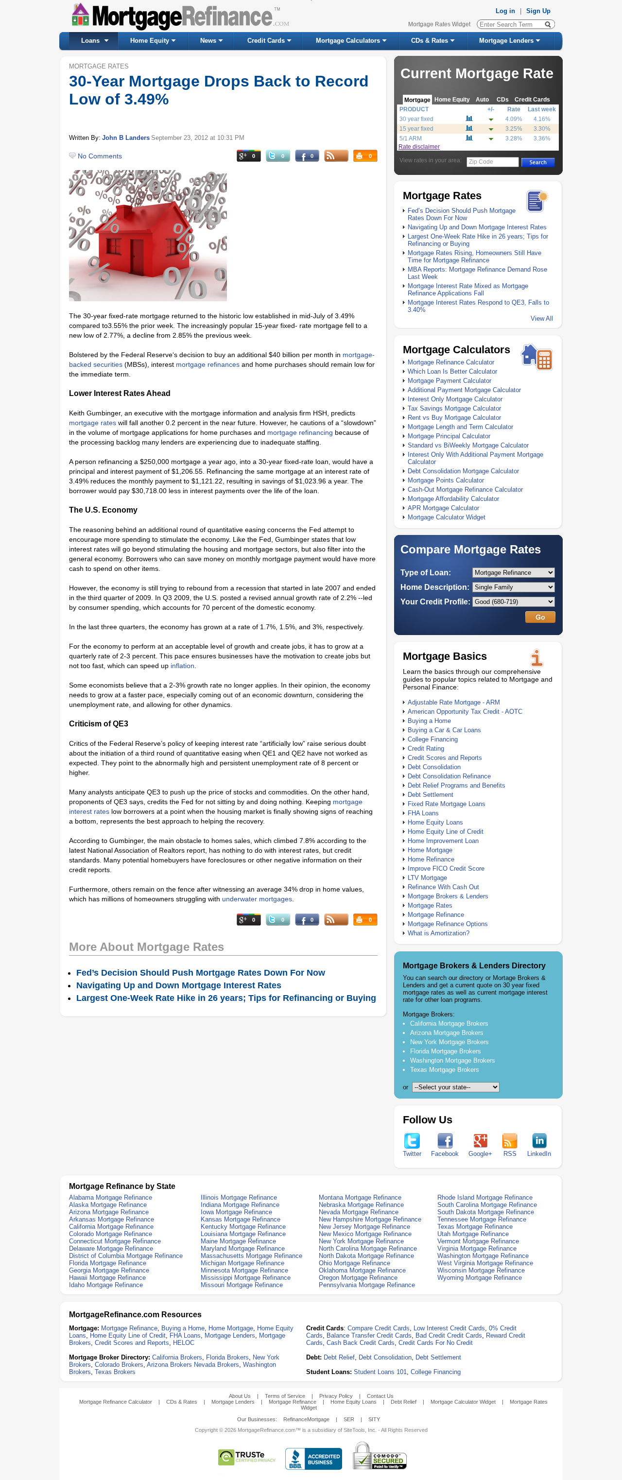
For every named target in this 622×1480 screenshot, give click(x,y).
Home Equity (149, 40)
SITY (374, 1419)
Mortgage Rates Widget (439, 24)
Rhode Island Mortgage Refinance (485, 1197)
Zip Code (481, 161)
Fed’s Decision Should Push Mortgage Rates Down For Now (462, 214)
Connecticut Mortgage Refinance (115, 1241)
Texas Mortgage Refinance (475, 1226)
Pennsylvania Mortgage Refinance (367, 1285)
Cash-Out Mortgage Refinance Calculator (465, 489)
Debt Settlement (430, 794)
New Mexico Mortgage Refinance (365, 1234)
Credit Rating (426, 748)
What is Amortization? (438, 933)
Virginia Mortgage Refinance (477, 1248)
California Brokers (177, 1357)
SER (349, 1419)
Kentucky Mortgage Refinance (243, 1226)
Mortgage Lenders (506, 40)
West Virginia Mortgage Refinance (485, 1263)
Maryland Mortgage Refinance (243, 1248)
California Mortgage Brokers (449, 1023)
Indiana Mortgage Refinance (240, 1204)
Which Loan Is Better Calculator (452, 371)
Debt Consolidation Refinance (449, 776)
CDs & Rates (429, 40)
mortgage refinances (208, 364)
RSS (510, 1153)
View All (542, 318)
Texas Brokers (115, 1372)
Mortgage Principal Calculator (449, 436)
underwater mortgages (257, 899)
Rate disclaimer (419, 146)
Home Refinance (431, 859)
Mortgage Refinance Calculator (451, 362)
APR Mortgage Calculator (443, 508)
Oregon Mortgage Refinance (358, 1277)
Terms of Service (285, 1396)
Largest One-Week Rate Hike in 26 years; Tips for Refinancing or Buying (226, 998)
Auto (482, 99)
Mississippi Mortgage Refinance (246, 1277)
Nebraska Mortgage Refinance (361, 1204)
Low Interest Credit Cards (449, 1328)
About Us (240, 1396)
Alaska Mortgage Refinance (108, 1204)
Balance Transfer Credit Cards (369, 1335)
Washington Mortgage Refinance (483, 1255)
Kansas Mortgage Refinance (240, 1219)
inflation (182, 666)
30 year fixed (416, 119)
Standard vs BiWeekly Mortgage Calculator (468, 445)
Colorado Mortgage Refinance (110, 1234)
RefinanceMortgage (306, 1419)
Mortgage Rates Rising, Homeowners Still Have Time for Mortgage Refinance (474, 256)
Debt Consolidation (434, 767)
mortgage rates (92, 423)
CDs (503, 99)
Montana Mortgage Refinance (360, 1197)
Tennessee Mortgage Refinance (481, 1219)
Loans (90, 40)
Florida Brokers (227, 1357)
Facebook (445, 1153)
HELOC (183, 1342)
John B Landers (126, 137)
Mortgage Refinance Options (448, 924)
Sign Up (538, 11)
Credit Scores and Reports (445, 757)
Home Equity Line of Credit (446, 831)
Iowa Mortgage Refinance (236, 1212)
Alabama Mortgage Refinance (110, 1197)
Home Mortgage (430, 850)
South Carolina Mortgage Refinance (487, 1204)
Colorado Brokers (119, 1364)
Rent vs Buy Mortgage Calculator (454, 417)
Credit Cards (266, 40)
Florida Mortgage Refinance (107, 1263)
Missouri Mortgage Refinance (242, 1285)
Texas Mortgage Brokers (444, 1069)
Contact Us (380, 1396)
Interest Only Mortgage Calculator (455, 399)
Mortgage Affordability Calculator (453, 498)
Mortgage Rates (430, 905)
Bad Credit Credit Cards (448, 1335)
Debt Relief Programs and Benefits (456, 785)
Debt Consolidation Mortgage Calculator (463, 471)
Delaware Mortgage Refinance (111, 1248)
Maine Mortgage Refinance (238, 1241)
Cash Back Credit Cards (361, 1342)
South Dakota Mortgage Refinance (485, 1212)
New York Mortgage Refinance (361, 1241)
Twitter (412, 1153)
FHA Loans (423, 813)
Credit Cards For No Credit (435, 1342)
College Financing (433, 739)
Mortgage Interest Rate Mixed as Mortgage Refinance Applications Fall (468, 289)
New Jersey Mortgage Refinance (364, 1226)
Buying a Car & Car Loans (444, 730)
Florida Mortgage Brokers (445, 1051)
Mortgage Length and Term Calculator (460, 426)
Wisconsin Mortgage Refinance (481, 1270)
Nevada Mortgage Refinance (358, 1212)
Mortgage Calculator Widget (446, 517)
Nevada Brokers (216, 1364)
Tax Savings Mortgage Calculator (454, 408)
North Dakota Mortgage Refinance (366, 1255)
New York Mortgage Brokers (449, 1042)
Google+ (480, 1153)
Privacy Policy (336, 1396)
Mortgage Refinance (436, 914)
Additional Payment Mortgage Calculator (464, 390)
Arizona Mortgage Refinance (109, 1212)
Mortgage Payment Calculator (449, 380)
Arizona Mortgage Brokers (447, 1032)
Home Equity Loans (435, 822)
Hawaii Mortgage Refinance (107, 1277)
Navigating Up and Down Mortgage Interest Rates (477, 227)
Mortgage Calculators (348, 40)
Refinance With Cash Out (443, 887)
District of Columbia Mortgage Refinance (126, 1255)
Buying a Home (429, 720)
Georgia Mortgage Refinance (109, 1270)
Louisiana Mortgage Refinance (243, 1234)
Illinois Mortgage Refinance (239, 1197)
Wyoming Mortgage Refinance (479, 1277)
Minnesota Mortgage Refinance (244, 1270)
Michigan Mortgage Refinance (242, 1263)
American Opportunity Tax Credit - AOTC (465, 711)
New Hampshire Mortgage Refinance (370, 1219)
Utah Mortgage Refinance (473, 1234)
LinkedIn (539, 1153)
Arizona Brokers (169, 1364)
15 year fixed (416, 128)
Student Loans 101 (380, 1372)
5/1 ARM (410, 138)
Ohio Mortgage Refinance (354, 1263)
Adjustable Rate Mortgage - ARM (454, 702)
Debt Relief (339, 1357)
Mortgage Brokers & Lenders (448, 896)
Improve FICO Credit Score (446, 868)
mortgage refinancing (300, 432)
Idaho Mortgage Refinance (106, 1285)
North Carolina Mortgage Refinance (368, 1248)
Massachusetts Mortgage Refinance (251, 1255)
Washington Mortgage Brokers (452, 1060)
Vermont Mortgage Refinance (478, 1241)
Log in (505, 11)
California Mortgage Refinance (111, 1226)
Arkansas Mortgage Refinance (111, 1219)
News (208, 40)
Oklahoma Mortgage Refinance (362, 1270)
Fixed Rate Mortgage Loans (446, 804)
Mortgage (417, 100)
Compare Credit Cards (378, 1328)
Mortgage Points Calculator (446, 480)
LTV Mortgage (427, 877)
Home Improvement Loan (443, 840)
